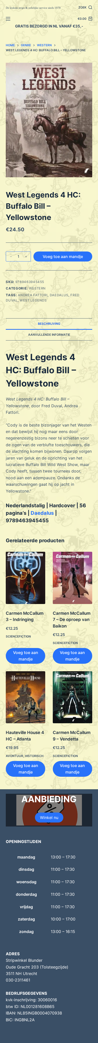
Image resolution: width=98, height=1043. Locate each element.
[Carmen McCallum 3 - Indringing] (25, 578)
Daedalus (59, 295)
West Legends (33, 300)
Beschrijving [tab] (49, 324)
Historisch (34, 756)
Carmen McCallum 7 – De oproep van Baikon (71, 619)
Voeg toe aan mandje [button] (25, 656)
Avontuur (14, 756)
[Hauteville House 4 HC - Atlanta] (25, 697)
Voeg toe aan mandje (63, 256)
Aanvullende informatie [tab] (49, 334)
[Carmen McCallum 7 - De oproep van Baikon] (72, 578)
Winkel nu (49, 817)
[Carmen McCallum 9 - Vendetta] (72, 697)
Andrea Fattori (32, 295)
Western (37, 288)
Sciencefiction (18, 636)
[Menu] (8, 18)
